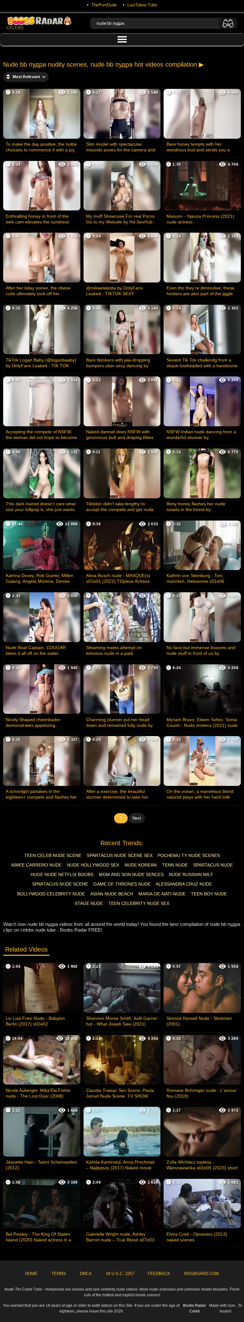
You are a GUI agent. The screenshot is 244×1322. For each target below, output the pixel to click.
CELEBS (15, 27)
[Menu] (122, 40)
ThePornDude (104, 5)
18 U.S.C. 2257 (120, 1273)
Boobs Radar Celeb (194, 1308)
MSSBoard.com (201, 1273)
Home (31, 1273)
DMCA (86, 1273)
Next (136, 818)
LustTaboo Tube (142, 5)
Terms (58, 1273)
